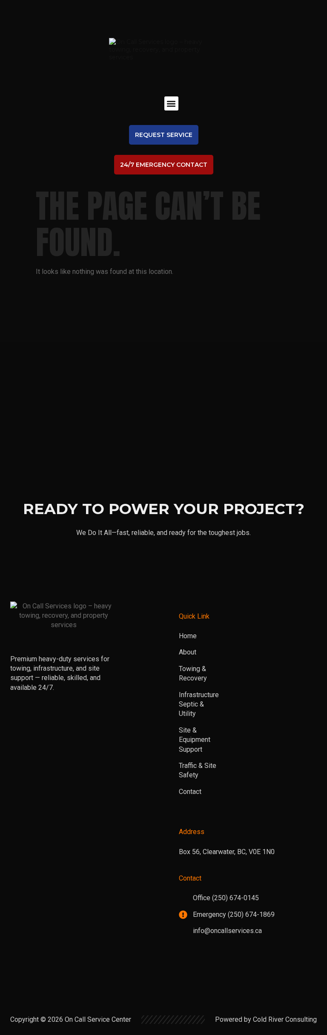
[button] (171, 103)
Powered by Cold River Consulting (266, 1019)
